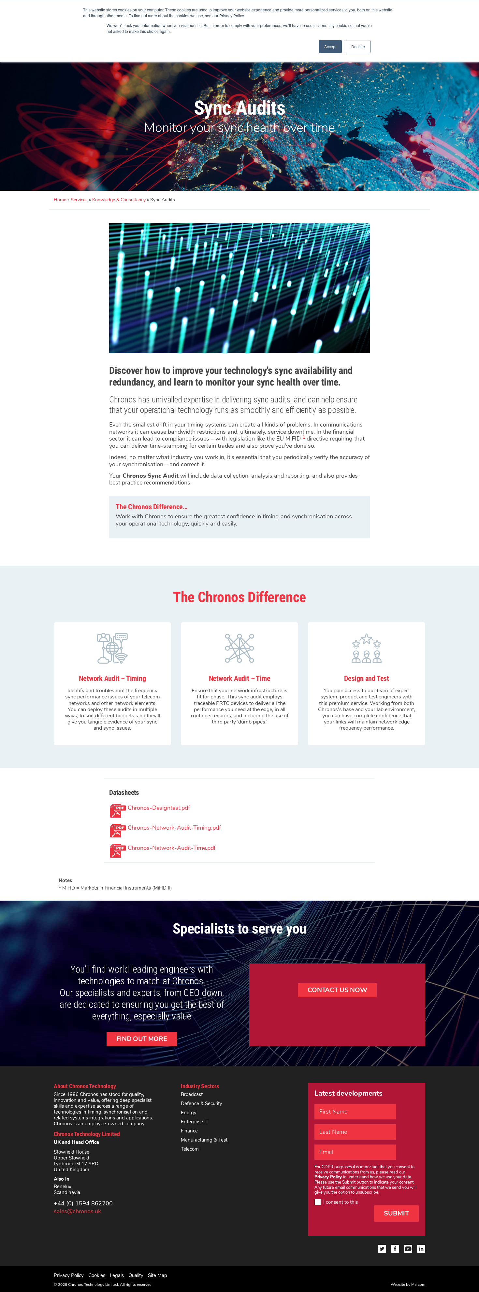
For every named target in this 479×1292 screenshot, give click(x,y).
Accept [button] (330, 46)
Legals (117, 1275)
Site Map (157, 1275)
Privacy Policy (69, 1275)
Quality (135, 1275)
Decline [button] (358, 46)
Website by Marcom (408, 1284)
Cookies (96, 1275)
